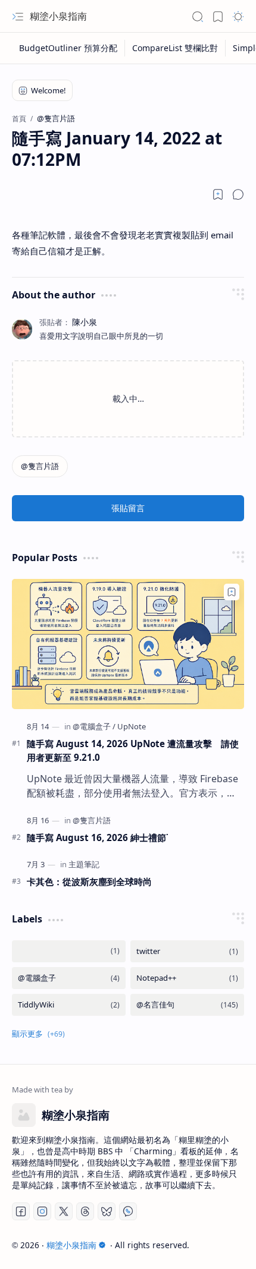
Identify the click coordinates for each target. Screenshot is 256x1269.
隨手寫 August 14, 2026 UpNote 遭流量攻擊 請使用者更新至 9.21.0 (133, 750)
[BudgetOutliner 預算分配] (68, 48)
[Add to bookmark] (231, 592)
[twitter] (187, 951)
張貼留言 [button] (128, 508)
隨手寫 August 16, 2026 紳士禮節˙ (97, 837)
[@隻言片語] (40, 466)
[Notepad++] (187, 978)
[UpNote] (131, 726)
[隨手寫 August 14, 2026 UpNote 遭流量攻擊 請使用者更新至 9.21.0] (128, 644)
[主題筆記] (83, 864)
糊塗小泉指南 (58, 16)
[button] (18, 17)
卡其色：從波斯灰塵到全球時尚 (89, 881)
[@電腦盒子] (94, 726)
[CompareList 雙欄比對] (175, 48)
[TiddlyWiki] (69, 1005)
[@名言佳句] (187, 1005)
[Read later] (218, 194)
